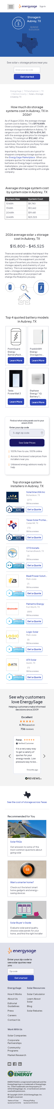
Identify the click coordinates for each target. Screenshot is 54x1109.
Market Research (17, 1055)
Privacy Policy (29, 1101)
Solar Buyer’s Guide (20, 922)
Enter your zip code (19, 427)
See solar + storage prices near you (27, 62)
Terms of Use (13, 1101)
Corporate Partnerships (15, 1041)
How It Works (15, 994)
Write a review (32, 503)
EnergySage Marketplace (22, 157)
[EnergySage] (22, 953)
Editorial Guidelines (13, 1005)
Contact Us (14, 1019)
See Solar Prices (27, 442)
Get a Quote (34, 509)
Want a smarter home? (22, 882)
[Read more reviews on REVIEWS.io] (33, 778)
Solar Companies (17, 1035)
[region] (27, 756)
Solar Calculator (36, 994)
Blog (29, 1006)
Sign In (43, 6)
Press (11, 1010)
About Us (13, 998)
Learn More (16, 360)
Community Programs (14, 1049)
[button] (10, 756)
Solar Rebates (34, 1010)
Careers (12, 1015)
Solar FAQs (16, 841)
